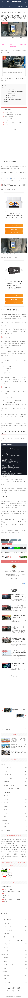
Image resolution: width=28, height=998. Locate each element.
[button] (23, 548)
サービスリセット (11, 95)
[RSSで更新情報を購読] (17, 578)
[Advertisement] (14, 144)
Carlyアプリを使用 (9, 90)
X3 (19, 539)
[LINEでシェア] (17, 548)
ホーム (6, 990)
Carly (4, 179)
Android (9, 179)
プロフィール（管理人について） (13, 992)
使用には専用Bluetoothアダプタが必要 (16, 91)
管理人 (14, 570)
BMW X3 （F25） (6, 539)
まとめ (6, 101)
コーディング (10, 97)
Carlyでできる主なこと (10, 94)
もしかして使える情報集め (14, 2)
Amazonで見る (14, 225)
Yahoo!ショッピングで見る (14, 232)
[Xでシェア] (5, 548)
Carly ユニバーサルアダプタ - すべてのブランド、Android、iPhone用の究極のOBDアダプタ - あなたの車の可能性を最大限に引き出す (13, 286)
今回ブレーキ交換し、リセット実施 (13, 99)
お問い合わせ (14, 994)
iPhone (15, 179)
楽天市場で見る (14, 229)
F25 (16, 539)
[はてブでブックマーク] (11, 548)
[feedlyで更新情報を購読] (14, 578)
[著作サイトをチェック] (11, 578)
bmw (12, 539)
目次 (6, 109)
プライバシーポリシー (17, 990)
